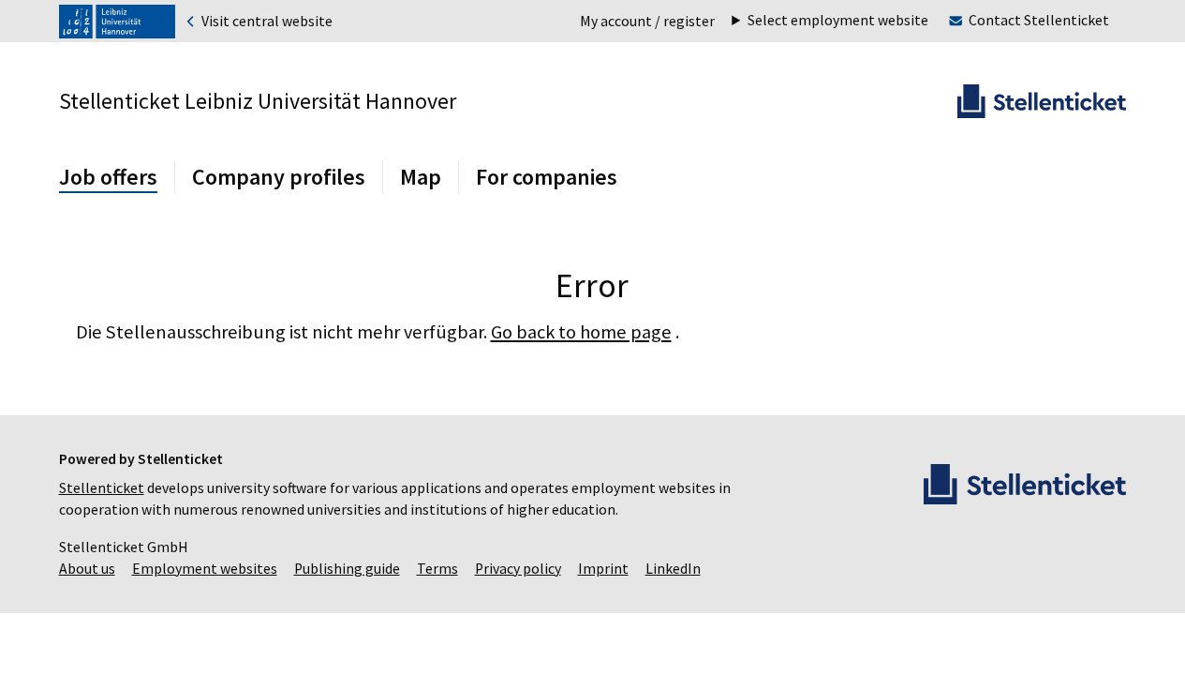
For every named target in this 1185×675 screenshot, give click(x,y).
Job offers (108, 176)
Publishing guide (347, 569)
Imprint (603, 569)
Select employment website (838, 20)
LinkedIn (673, 569)
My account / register (647, 21)
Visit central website (266, 21)
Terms (437, 569)
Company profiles (278, 176)
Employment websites (204, 569)
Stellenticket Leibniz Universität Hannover (257, 100)
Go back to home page (581, 332)
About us (87, 569)
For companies (546, 176)
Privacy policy (518, 569)
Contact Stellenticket (1039, 20)
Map (420, 176)
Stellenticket (101, 488)
